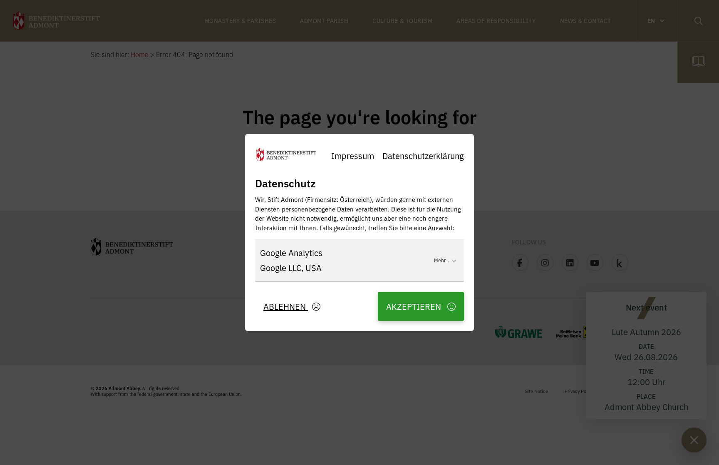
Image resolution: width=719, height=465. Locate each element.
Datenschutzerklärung (423, 155)
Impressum (352, 155)
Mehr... (441, 260)
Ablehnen (285, 306)
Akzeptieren (414, 306)
